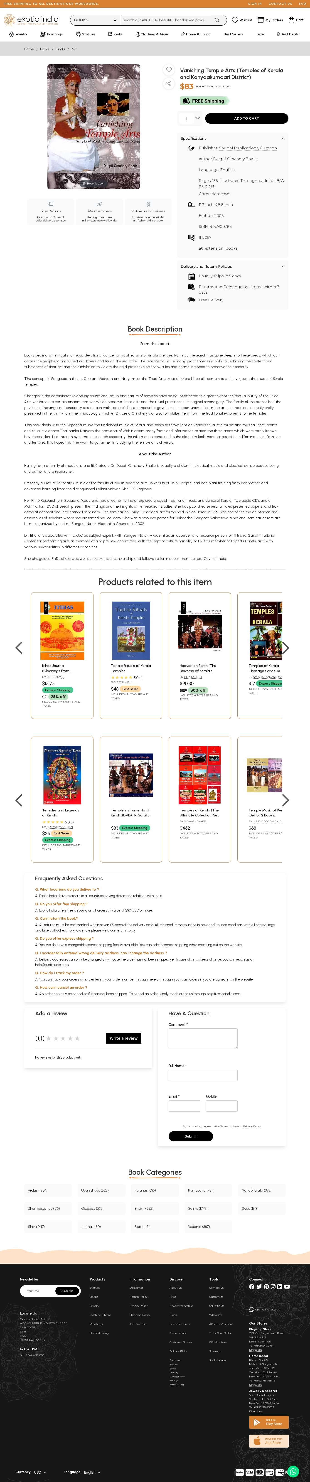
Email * (174, 1096)
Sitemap (214, 1351)
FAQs (173, 1296)
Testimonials (178, 1333)
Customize (216, 1296)
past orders (190, 979)
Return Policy (138, 1296)
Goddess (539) (92, 1208)
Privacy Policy (252, 1126)
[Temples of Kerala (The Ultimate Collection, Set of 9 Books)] (200, 803)
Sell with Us (216, 1306)
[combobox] (166, 20)
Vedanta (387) (199, 1226)
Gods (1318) (249, 1208)
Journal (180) (91, 1226)
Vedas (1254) (37, 1190)
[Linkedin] (279, 1287)
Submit (191, 1136)
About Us (176, 1287)
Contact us (281, 3)
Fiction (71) (142, 1226)
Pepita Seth (193, 676)
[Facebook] (252, 1287)
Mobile (211, 1096)
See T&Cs (60, 220)
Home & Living (99, 1333)
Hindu (60, 49)
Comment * (178, 1024)
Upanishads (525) (95, 1190)
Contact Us (216, 1287)
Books (44, 49)
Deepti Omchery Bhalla (235, 159)
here (152, 979)
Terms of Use (228, 1126)
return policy (126, 930)
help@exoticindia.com (52, 965)
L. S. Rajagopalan (265, 821)
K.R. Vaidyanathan (60, 826)
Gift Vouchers (217, 1342)
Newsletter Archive (181, 1306)
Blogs (173, 1315)
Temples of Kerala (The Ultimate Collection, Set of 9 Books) (199, 815)
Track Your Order (220, 1333)
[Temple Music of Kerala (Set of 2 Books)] (268, 803)
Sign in (255, 3)
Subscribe (67, 1291)
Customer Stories (181, 1342)
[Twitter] (259, 1287)
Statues (95, 1287)
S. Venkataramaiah (55, 678)
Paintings (96, 1324)
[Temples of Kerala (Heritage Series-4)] (268, 658)
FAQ (302, 3)
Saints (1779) (197, 1208)
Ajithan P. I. (123, 682)
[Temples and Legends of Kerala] (62, 803)
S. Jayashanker (195, 821)
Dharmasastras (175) (44, 1208)
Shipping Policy (140, 1315)
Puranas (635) (145, 1190)
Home (29, 49)
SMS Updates (217, 1360)
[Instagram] (273, 1287)
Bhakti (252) (144, 1208)
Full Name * (178, 1066)
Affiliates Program (221, 1324)
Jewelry (94, 1306)
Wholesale (215, 1315)
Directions (255, 1349)
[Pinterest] (266, 1287)
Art (73, 49)
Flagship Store (260, 1329)
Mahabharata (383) (256, 1190)
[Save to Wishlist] (169, 71)
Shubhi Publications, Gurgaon (248, 148)
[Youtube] (287, 1287)
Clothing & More (100, 1315)
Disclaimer (136, 1287)
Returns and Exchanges (221, 287)
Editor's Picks (178, 1351)
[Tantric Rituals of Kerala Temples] (131, 658)
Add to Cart (246, 118)
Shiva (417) (36, 1226)
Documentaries (179, 1324)
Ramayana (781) (201, 1190)
